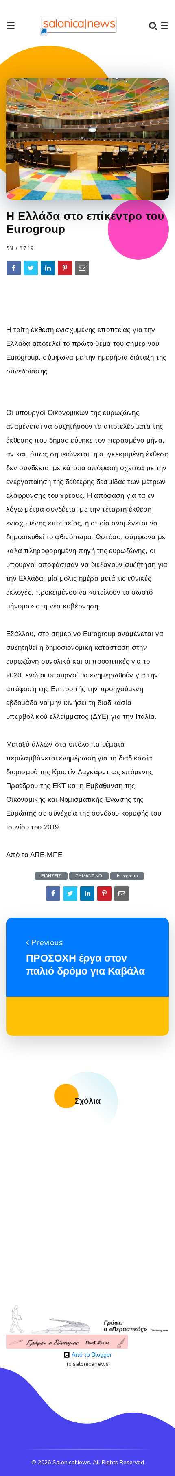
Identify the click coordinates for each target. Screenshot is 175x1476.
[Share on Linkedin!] (48, 268)
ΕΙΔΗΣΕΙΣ (51, 876)
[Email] (82, 268)
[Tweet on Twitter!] (31, 268)
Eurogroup (127, 876)
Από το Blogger (91, 1355)
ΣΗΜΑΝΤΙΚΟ (89, 876)
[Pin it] (65, 268)
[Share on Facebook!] (14, 268)
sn (9, 248)
